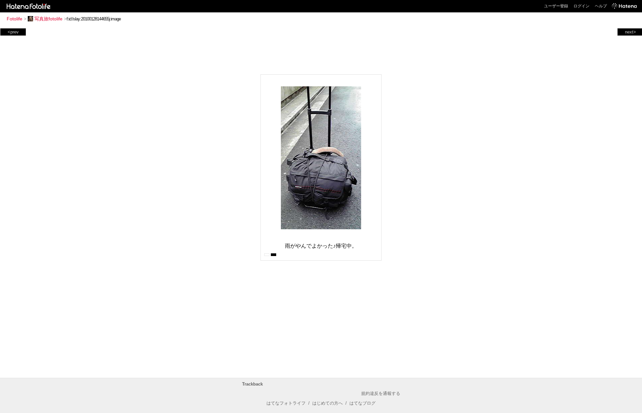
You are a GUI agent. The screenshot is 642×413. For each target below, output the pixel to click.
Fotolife (14, 18)
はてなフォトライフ (286, 403)
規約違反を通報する (380, 393)
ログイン (581, 6)
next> (630, 31)
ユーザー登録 (556, 6)
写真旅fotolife (48, 18)
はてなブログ (362, 403)
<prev (13, 31)
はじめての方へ (327, 403)
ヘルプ (601, 6)
